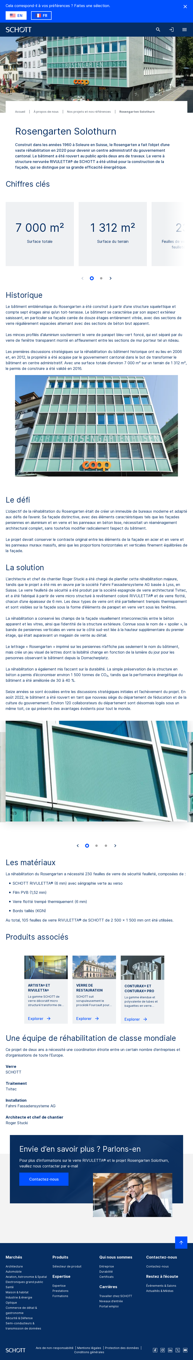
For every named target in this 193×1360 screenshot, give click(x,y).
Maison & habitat (17, 1292)
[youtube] (185, 1350)
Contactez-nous (44, 1179)
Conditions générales (89, 1352)
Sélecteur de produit (66, 1266)
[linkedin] (170, 1350)
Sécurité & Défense (19, 1318)
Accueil (20, 111)
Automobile (14, 1271)
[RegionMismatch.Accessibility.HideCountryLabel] (185, 6)
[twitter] (178, 1350)
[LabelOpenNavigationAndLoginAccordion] (171, 29)
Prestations (60, 1291)
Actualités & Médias (159, 1291)
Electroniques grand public (24, 1282)
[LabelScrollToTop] (181, 1242)
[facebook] (155, 1350)
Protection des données (122, 1348)
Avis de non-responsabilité (54, 1348)
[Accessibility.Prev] (82, 278)
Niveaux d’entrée (111, 1301)
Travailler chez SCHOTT (115, 1296)
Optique (11, 1302)
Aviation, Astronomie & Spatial (26, 1277)
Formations (60, 1296)
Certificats (106, 1277)
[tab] (92, 278)
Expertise (59, 1285)
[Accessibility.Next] (110, 278)
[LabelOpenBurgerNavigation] (184, 29)
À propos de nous (46, 111)
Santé (10, 1287)
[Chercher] (158, 29)
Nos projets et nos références (89, 111)
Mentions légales (89, 1348)
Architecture (14, 1266)
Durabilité (106, 1271)
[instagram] (163, 1350)
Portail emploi (109, 1306)
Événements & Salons (161, 1285)
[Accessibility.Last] (77, 846)
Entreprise (106, 1266)
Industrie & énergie (19, 1297)
